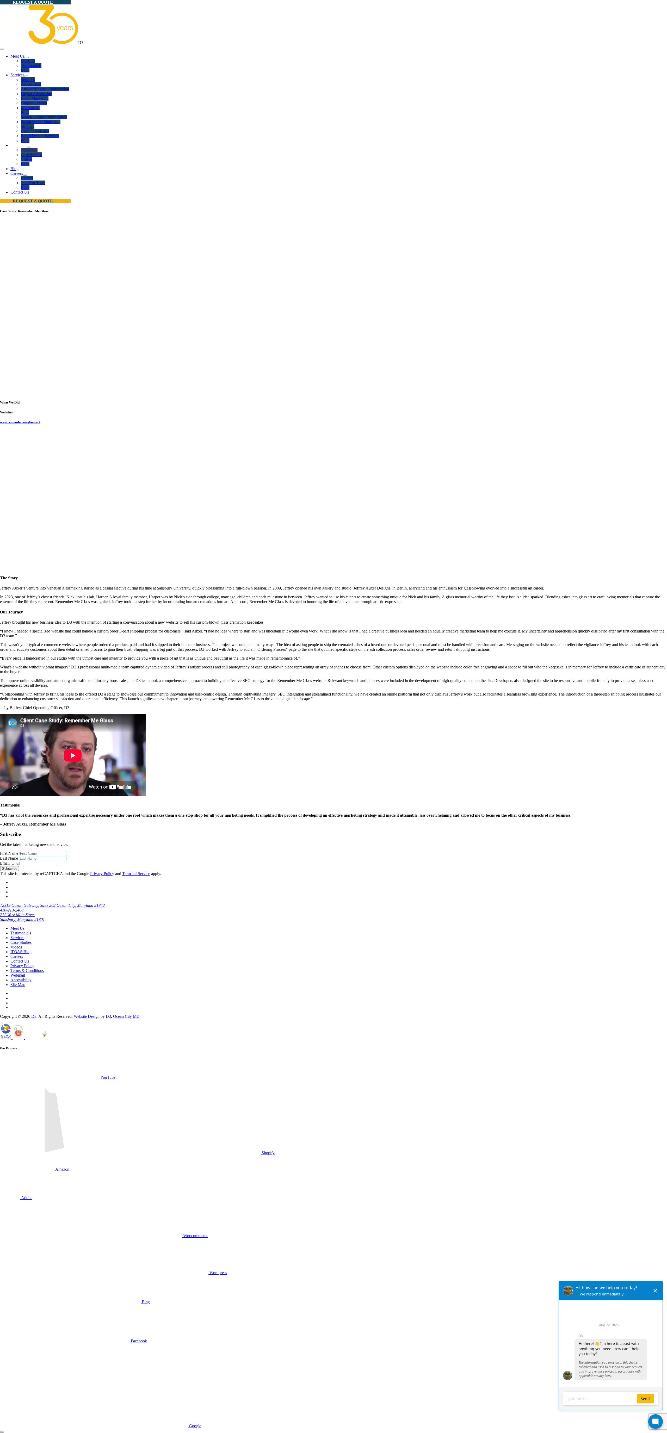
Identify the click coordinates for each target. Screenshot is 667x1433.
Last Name (9, 858)
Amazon (61, 1169)
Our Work (29, 150)
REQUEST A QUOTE (33, 2)
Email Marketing (34, 98)
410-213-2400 (11, 910)
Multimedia (30, 108)
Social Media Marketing (40, 122)
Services (17, 75)
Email (5, 863)
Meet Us (17, 56)
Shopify (268, 1153)
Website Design (87, 1016)
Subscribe (9, 869)
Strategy (27, 126)
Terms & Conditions (27, 970)
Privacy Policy (102, 873)
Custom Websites (35, 131)
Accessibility (21, 980)
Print (25, 112)
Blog (14, 168)
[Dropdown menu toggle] (26, 57)
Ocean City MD (126, 1016)
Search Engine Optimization (44, 117)
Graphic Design (34, 103)
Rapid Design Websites (40, 136)
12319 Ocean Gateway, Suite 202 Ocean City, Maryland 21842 (52, 905)
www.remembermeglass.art (20, 422)
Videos (26, 159)
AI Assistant (31, 84)
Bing (145, 1302)
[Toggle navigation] (2, 48)
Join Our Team (33, 183)
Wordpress (217, 1272)
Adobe (26, 1197)
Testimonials (31, 65)
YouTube (107, 1077)
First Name (9, 853)
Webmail (17, 975)
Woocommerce (195, 1235)
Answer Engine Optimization (45, 89)
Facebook (138, 1341)
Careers (16, 173)
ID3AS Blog (21, 952)
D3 (33, 1016)
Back (25, 70)
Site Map (17, 984)
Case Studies (31, 154)
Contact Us (19, 192)
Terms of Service (136, 873)
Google (194, 1426)
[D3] (39, 42)
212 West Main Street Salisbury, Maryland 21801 (22, 917)
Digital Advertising (36, 93)
